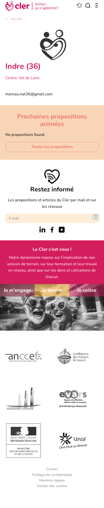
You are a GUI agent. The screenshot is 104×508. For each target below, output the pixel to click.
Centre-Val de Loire (22, 78)
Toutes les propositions (52, 146)
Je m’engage (17, 290)
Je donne (52, 290)
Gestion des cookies (52, 486)
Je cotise (86, 290)
